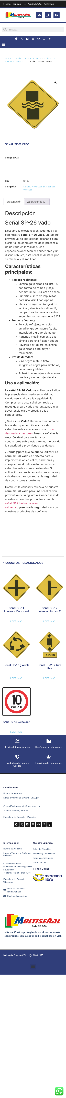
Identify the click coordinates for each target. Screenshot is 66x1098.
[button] (55, 82)
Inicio (9, 58)
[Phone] (48, 15)
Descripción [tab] (14, 201)
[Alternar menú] (3, 44)
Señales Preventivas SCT (35, 187)
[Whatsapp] (44, 38)
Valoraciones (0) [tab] (36, 201)
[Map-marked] (39, 15)
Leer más (16, 621)
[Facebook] (16, 38)
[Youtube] (38, 38)
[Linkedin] (27, 38)
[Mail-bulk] (56, 15)
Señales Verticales (28, 58)
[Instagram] (33, 38)
